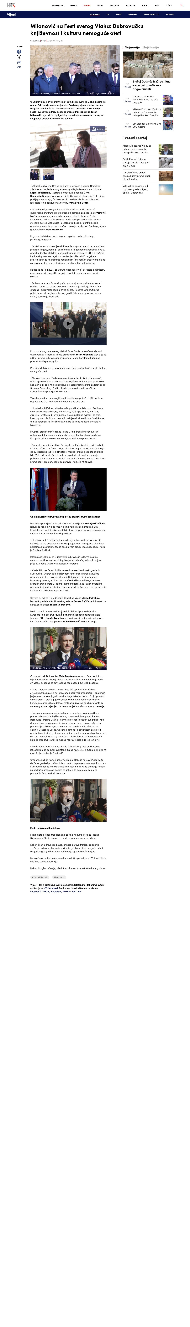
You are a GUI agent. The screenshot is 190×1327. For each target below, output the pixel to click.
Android (53, 888)
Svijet (118, 14)
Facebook (35, 891)
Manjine (132, 14)
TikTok (66, 891)
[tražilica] (182, 5)
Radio (145, 5)
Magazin (114, 5)
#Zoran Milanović (40, 877)
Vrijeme (170, 14)
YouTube (76, 891)
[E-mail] (22, 63)
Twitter (45, 891)
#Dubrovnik (59, 877)
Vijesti (87, 5)
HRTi (157, 5)
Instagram (55, 891)
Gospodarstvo (151, 14)
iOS (46, 888)
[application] (68, 323)
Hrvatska (95, 14)
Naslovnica (57, 5)
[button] (68, 323)
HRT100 (73, 5)
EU (108, 14)
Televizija (130, 5)
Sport (100, 5)
